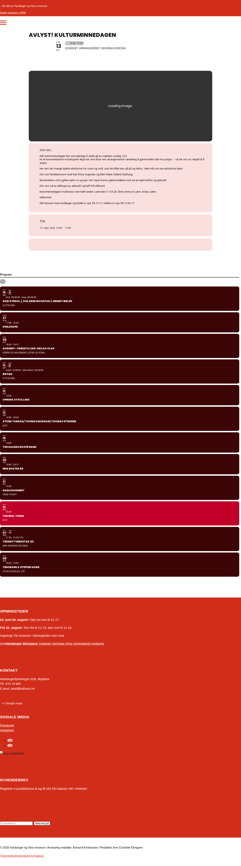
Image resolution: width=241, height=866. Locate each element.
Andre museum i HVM (13, 12)
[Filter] (2, 281)
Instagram (7, 730)
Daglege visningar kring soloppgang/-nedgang (52, 643)
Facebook (7, 725)
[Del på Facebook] (116, 244)
